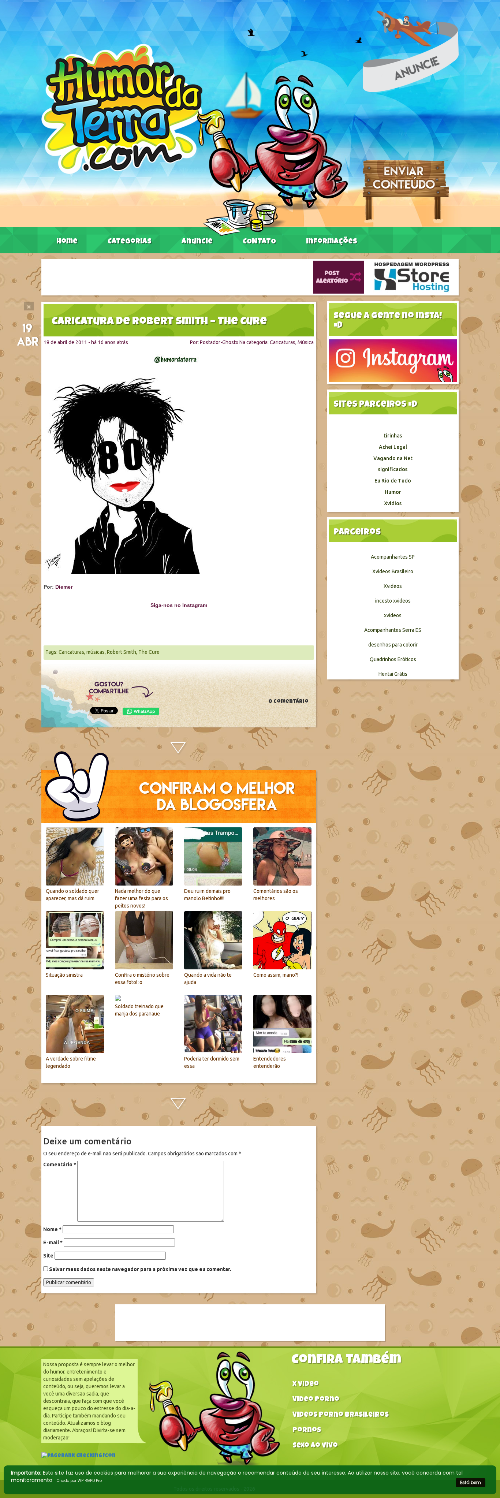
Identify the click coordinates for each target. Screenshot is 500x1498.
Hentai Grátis (392, 674)
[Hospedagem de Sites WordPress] (411, 277)
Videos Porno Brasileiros (340, 1415)
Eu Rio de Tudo (392, 481)
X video (305, 1384)
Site (48, 1256)
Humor (393, 492)
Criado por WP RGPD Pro (79, 1480)
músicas (95, 652)
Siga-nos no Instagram (178, 605)
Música (306, 342)
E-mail (53, 1242)
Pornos (306, 1430)
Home (67, 242)
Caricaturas (282, 342)
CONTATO (259, 242)
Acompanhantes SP (393, 557)
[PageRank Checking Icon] (78, 1456)
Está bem (470, 1482)
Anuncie (197, 242)
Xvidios (393, 503)
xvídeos (393, 615)
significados (392, 469)
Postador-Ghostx (219, 342)
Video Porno (315, 1400)
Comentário (59, 1164)
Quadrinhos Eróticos (393, 659)
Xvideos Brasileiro (392, 571)
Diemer (63, 587)
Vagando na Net (393, 458)
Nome (52, 1229)
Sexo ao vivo (315, 1446)
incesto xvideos (393, 601)
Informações (331, 242)
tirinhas (393, 436)
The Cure (149, 652)
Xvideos (393, 586)
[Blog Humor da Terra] (194, 139)
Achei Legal (393, 447)
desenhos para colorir (393, 645)
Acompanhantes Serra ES (392, 630)
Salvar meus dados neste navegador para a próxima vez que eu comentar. (140, 1269)
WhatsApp (141, 711)
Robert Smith (121, 652)
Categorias (130, 242)
